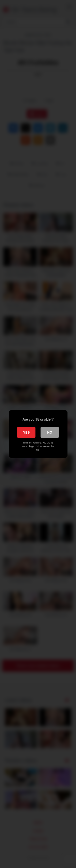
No (49, 432)
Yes (26, 432)
